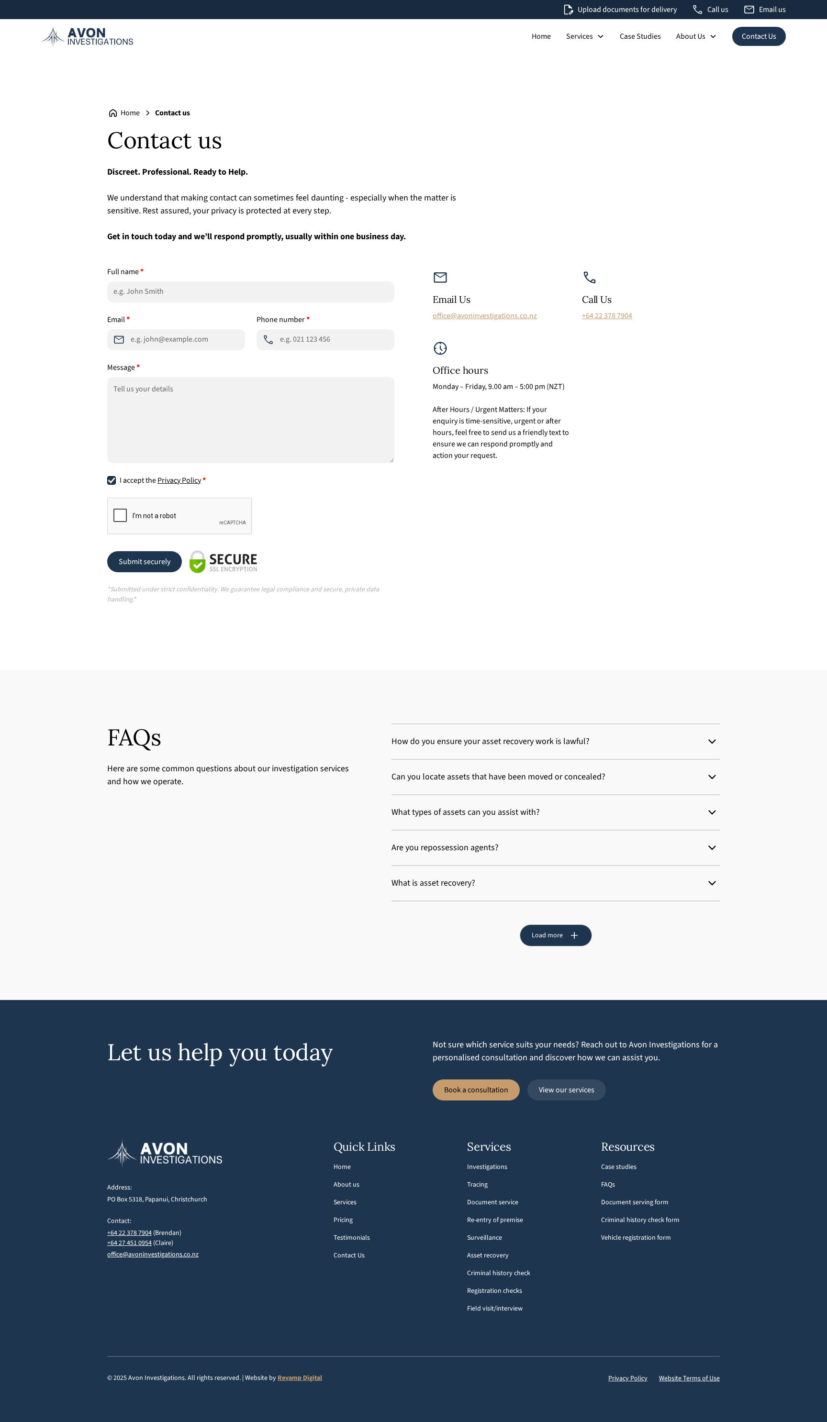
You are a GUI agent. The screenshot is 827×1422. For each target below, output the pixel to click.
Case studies (619, 1167)
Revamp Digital (300, 1378)
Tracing (477, 1184)
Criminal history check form (640, 1220)
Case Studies (640, 36)
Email (118, 319)
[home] (87, 36)
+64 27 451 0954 (129, 1243)
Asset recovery (488, 1255)
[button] (585, 36)
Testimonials (352, 1238)
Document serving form (635, 1202)
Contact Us (759, 36)
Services (345, 1202)
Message (123, 367)
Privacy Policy (179, 480)
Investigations (487, 1167)
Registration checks (494, 1291)
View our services (566, 1090)
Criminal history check (498, 1273)
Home (541, 36)
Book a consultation (476, 1090)
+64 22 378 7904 (607, 316)
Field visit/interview (495, 1308)
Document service (492, 1202)
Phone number (283, 319)
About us (346, 1184)
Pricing (343, 1220)
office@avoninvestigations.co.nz (485, 316)
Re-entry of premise (495, 1220)
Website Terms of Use (689, 1378)
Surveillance (484, 1238)
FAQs (608, 1184)
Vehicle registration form (636, 1238)
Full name (125, 272)
